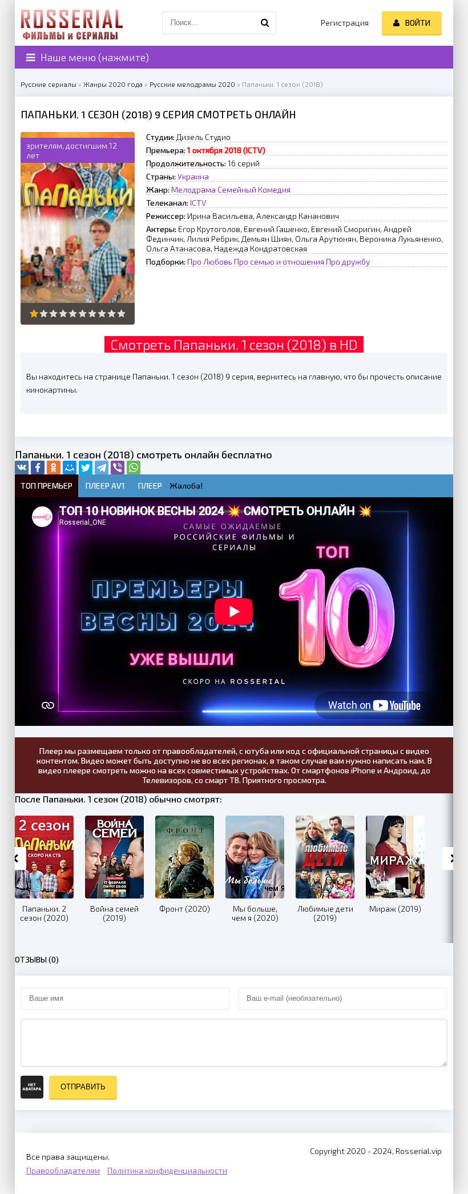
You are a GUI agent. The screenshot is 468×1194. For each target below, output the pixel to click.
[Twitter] (85, 467)
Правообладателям (63, 1170)
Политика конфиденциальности (167, 1170)
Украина (193, 176)
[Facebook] (38, 467)
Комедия (274, 189)
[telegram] (101, 467)
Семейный (236, 189)
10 (121, 313)
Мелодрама (193, 189)
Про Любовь (209, 261)
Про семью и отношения (279, 261)
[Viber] (117, 467)
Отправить (83, 1087)
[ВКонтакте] (22, 467)
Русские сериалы (48, 84)
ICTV (198, 202)
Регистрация (345, 22)
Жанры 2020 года (113, 84)
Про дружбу (348, 261)
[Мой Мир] (69, 467)
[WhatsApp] (133, 467)
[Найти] (264, 22)
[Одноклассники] (53, 467)
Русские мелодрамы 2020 (192, 84)
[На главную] (72, 23)
